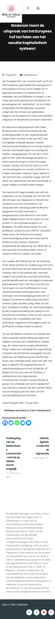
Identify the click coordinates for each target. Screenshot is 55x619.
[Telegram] (22, 422)
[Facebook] (5, 422)
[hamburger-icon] (28, 8)
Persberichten (30, 75)
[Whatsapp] (17, 422)
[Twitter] (11, 422)
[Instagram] (51, 612)
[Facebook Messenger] (28, 422)
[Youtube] (44, 612)
